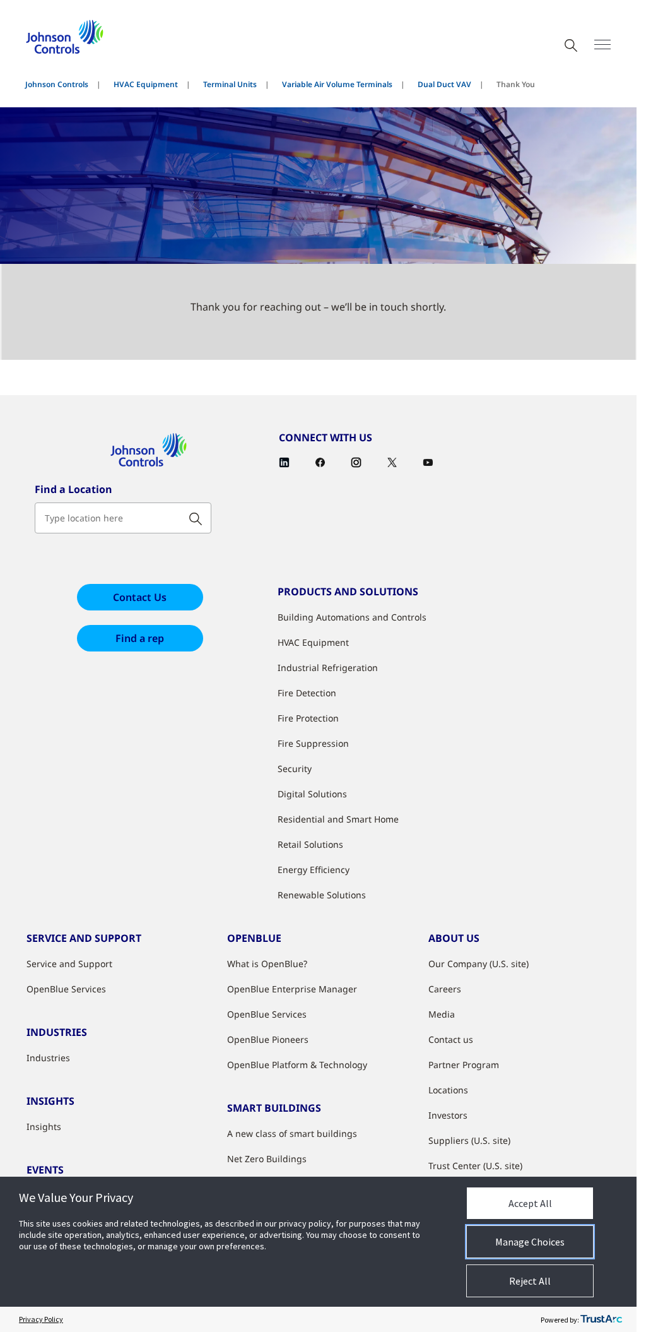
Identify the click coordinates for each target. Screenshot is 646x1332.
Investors (447, 1115)
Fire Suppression (313, 743)
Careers (444, 989)
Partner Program (463, 1065)
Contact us (450, 1039)
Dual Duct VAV (444, 84)
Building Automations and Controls (352, 617)
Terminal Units (230, 84)
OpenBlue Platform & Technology (297, 1065)
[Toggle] (602, 44)
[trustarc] (601, 1319)
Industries (48, 1058)
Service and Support (69, 964)
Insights (43, 1127)
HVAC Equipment (146, 84)
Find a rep (139, 638)
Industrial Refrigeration (328, 668)
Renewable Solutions (322, 895)
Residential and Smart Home (338, 819)
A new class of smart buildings (292, 1133)
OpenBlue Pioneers (267, 1039)
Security (295, 769)
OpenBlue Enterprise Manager (292, 989)
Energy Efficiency (313, 870)
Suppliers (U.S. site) (469, 1140)
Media (441, 1014)
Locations (448, 1090)
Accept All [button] (530, 1203)
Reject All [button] (530, 1281)
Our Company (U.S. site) (478, 964)
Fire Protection (308, 718)
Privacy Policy (41, 1319)
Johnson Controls (56, 84)
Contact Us (140, 597)
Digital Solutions (312, 794)
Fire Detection (307, 693)
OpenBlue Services (66, 989)
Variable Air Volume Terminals (337, 84)
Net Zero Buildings (267, 1159)
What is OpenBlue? (267, 964)
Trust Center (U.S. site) (475, 1166)
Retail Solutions (310, 844)
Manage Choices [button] (530, 1241)
